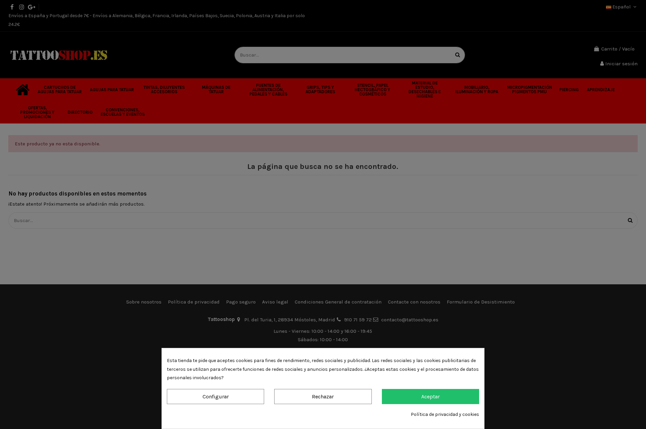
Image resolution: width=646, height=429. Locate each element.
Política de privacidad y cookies (445, 414)
